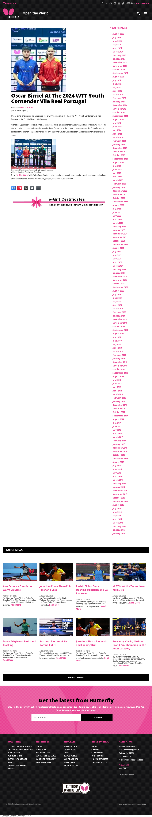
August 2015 (118, 505)
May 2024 (117, 130)
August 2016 (118, 462)
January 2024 (119, 144)
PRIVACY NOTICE (71, 765)
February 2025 (119, 98)
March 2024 (118, 137)
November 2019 (120, 323)
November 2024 (120, 108)
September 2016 (120, 458)
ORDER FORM (97, 756)
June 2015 (117, 512)
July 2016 (117, 465)
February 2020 (119, 312)
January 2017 (119, 444)
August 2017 (118, 419)
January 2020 (119, 315)
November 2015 (120, 494)
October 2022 (119, 198)
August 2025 (118, 76)
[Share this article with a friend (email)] (32, 188)
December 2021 (120, 233)
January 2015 (119, 530)
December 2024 (120, 105)
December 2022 (120, 191)
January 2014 (119, 533)
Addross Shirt (15, 756)
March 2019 (118, 351)
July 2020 (117, 294)
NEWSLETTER (69, 762)
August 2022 (118, 205)
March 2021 (118, 266)
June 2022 (117, 212)
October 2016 (119, 455)
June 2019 (117, 340)
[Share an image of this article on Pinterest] (19, 188)
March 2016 (118, 480)
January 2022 (119, 230)
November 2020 (120, 280)
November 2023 (120, 151)
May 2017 (117, 430)
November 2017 (120, 408)
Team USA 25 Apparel (17, 765)
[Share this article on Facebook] (13, 188)
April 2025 (117, 91)
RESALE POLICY (70, 756)
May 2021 (117, 258)
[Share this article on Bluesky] (38, 188)
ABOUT (94, 746)
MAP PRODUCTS (71, 759)
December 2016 (120, 447)
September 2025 (120, 73)
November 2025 (120, 66)
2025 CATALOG (70, 749)
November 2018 (120, 365)
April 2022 (117, 219)
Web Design (123, 804)
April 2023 (117, 176)
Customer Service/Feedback (131, 760)
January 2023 (119, 187)
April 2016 (117, 476)
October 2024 (119, 112)
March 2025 (118, 94)
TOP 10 (39, 746)
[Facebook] (102, 3)
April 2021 (117, 262)
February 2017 (119, 440)
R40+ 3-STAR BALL (43, 762)
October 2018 (119, 369)
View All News (75, 677)
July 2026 (117, 37)
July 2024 (117, 123)
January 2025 (119, 101)
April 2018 (117, 390)
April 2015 (117, 519)
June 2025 (117, 84)
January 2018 (119, 401)
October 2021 (119, 241)
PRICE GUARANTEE (99, 759)
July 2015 (117, 508)
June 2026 (117, 41)
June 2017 (117, 426)
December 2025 (120, 62)
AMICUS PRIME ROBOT (46, 759)
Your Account (142, 3)
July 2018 (117, 380)
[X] (106, 3)
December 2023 (120, 148)
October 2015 (119, 497)
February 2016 (119, 483)
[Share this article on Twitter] (26, 188)
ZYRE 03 (11, 768)
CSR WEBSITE (97, 752)
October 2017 (119, 412)
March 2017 (118, 437)
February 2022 (119, 226)
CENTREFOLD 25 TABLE (46, 756)
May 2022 (117, 216)
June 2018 (117, 383)
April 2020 (117, 305)
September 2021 (120, 244)
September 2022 (120, 201)
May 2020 (117, 301)
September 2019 (120, 330)
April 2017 (117, 433)
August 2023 (118, 162)
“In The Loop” (22, 175)
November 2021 (120, 237)
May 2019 (117, 344)
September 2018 (120, 373)
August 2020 (118, 290)
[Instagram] (119, 3)
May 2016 (117, 472)
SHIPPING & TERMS (99, 762)
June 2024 (117, 126)
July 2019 (117, 337)
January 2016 (119, 487)
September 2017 (120, 415)
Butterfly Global (127, 774)
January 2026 (119, 59)
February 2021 (119, 269)
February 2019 (119, 355)
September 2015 (120, 501)
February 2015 (119, 526)
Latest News (14, 550)
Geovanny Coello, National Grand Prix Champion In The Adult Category (129, 645)
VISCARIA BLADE (43, 752)
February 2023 (119, 183)
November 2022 (120, 194)
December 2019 (120, 319)
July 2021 (117, 251)
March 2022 (118, 223)
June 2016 (117, 469)
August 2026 (118, 34)
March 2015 (118, 522)
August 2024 (118, 119)
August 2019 (118, 333)
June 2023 (117, 169)
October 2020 (119, 283)
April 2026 (117, 48)
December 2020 (120, 276)
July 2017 (117, 423)
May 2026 (117, 44)
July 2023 (117, 166)
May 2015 (117, 515)
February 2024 (119, 141)
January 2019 (119, 358)
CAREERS (95, 749)
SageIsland (141, 804)
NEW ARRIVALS (70, 746)
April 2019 (117, 348)
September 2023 (120, 158)
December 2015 (120, 490)
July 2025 (117, 80)
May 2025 (117, 87)
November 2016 (120, 451)
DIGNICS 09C (41, 749)
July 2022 (117, 208)
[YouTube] (111, 3)
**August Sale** (10, 3)
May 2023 (117, 173)
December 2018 (120, 362)
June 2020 (117, 298)
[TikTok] (123, 3)
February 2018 (119, 398)
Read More (16, 604)
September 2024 (120, 116)
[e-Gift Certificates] (59, 202)
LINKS (66, 752)
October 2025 (119, 69)
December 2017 (120, 405)
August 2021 (118, 248)
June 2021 (117, 255)
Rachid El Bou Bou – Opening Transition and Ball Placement (92, 590)
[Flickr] (115, 3)
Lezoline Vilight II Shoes (20, 746)
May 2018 (117, 387)
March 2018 (118, 394)
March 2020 (118, 308)
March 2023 (118, 180)
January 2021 (119, 273)
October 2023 (119, 155)
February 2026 (119, 55)
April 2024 (117, 133)
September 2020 (120, 287)
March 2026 (118, 51)
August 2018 (118, 376)
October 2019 (119, 326)
